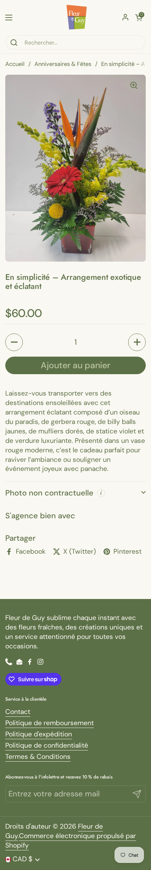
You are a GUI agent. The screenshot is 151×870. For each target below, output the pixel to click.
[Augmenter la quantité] (137, 342)
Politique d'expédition (38, 734)
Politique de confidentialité (46, 745)
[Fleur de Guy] (75, 18)
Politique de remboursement (49, 723)
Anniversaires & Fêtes (62, 64)
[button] (139, 18)
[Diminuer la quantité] (14, 342)
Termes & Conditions (38, 756)
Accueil (15, 64)
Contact (17, 711)
